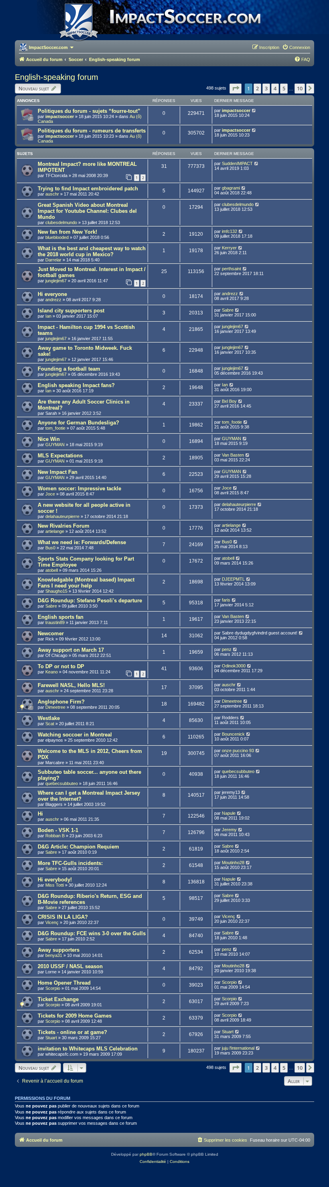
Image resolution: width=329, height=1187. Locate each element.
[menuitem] (296, 47)
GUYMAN (55, 444)
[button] (235, 88)
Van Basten (233, 455)
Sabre (228, 310)
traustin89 (55, 622)
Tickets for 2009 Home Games (75, 1016)
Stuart (51, 1037)
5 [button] (283, 88)
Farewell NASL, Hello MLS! (71, 685)
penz (227, 649)
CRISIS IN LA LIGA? (63, 917)
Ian (48, 316)
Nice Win (49, 439)
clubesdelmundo (61, 222)
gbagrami (231, 188)
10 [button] (300, 88)
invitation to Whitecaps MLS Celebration (88, 1049)
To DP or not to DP (61, 666)
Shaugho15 (56, 591)
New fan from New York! (67, 232)
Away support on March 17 (71, 650)
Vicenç (52, 922)
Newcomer (51, 633)
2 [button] (257, 88)
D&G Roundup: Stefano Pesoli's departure (90, 601)
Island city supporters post (71, 311)
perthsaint (231, 268)
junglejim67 (56, 280)
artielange (54, 531)
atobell (51, 570)
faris (226, 600)
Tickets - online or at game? (72, 1032)
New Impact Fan (57, 472)
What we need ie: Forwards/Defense (82, 542)
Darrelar (53, 259)
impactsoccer (59, 116)
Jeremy (229, 829)
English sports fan (60, 617)
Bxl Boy (229, 401)
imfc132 (229, 231)
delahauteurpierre (62, 516)
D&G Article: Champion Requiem (78, 847)
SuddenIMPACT (237, 163)
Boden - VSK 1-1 (58, 830)
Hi (40, 814)
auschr (52, 194)
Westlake (49, 718)
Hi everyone (52, 294)
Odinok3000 (234, 665)
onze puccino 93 (238, 750)
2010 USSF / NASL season (70, 966)
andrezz (53, 299)
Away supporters (58, 950)
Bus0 (50, 547)
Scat (49, 723)
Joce (50, 494)
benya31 (53, 955)
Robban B (55, 835)
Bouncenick (233, 734)
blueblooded (57, 237)
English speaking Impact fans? (76, 385)
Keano (51, 671)
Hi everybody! (55, 880)
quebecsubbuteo (61, 783)
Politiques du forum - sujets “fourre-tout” (89, 111)
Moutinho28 (233, 862)
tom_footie (55, 428)
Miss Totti (54, 885)
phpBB (146, 1154)
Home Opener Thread (64, 983)
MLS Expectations (60, 456)
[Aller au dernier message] (254, 110)
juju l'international (238, 1048)
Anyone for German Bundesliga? (78, 423)
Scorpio (52, 988)
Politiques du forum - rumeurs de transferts (92, 131)
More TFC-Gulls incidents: (70, 863)
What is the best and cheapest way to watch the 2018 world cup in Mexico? (92, 251)
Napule (229, 813)
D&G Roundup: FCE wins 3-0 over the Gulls (92, 933)
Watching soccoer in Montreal (75, 735)
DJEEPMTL (233, 579)
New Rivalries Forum (63, 526)
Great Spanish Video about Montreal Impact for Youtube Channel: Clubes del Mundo (87, 211)
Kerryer (229, 247)
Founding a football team (69, 369)
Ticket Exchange (58, 999)
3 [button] (266, 88)
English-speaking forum (56, 77)
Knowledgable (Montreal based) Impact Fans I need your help (86, 583)
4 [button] (275, 88)
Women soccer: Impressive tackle (79, 488)
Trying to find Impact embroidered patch (88, 189)
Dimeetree (55, 707)
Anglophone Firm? (61, 702)
